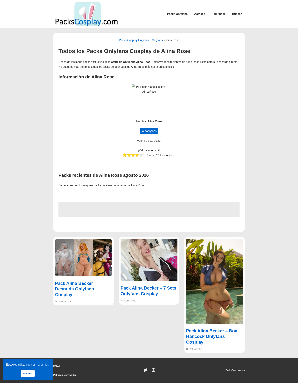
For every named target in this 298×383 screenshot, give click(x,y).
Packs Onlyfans (177, 13)
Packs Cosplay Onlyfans (134, 40)
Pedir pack (219, 13)
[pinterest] (154, 371)
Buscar (237, 13)
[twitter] (146, 371)
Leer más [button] (43, 364)
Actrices (199, 13)
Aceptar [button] (27, 373)
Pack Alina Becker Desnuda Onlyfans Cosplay (74, 289)
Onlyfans (157, 40)
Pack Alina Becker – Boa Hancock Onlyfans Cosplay (211, 336)
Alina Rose (65, 301)
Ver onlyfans (149, 131)
